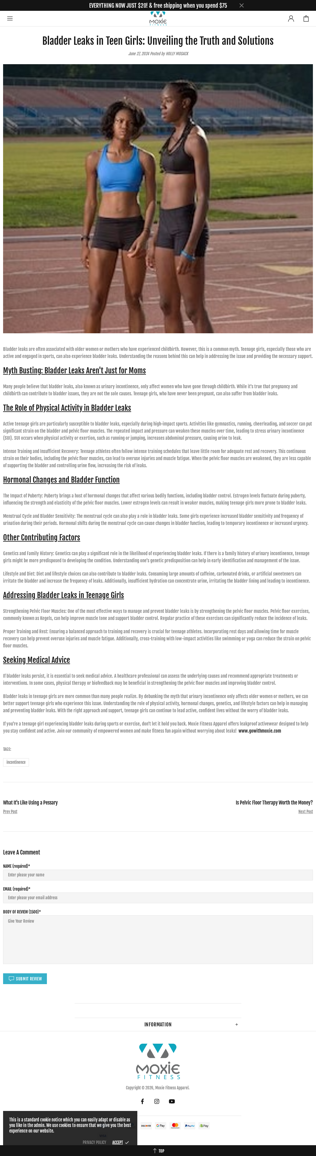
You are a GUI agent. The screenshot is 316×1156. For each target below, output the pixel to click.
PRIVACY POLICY (94, 1142)
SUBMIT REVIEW (29, 978)
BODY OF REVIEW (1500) (21, 911)
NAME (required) (15, 866)
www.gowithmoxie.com (260, 731)
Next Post (305, 811)
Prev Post (10, 811)
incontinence (16, 762)
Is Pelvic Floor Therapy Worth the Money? (274, 803)
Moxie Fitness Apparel (158, 18)
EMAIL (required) (15, 889)
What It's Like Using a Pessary (30, 803)
